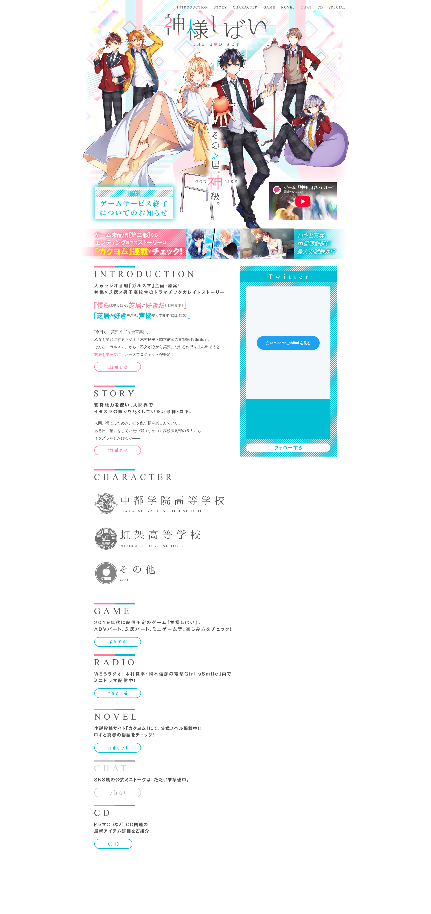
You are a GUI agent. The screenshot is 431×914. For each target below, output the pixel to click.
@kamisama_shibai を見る (288, 343)
